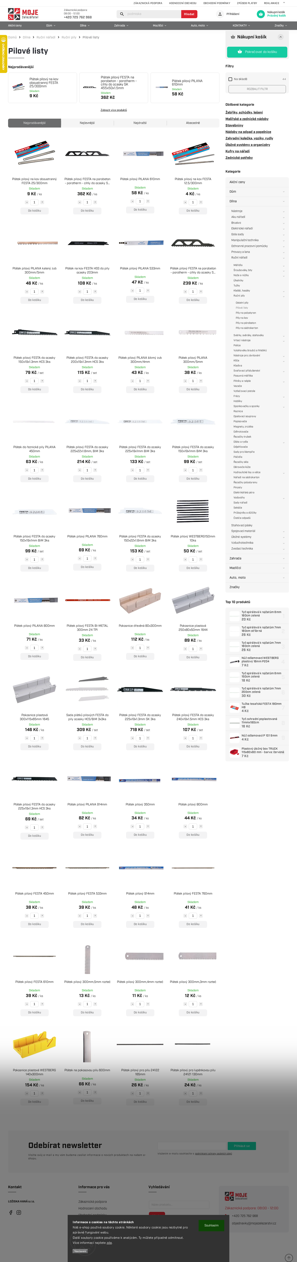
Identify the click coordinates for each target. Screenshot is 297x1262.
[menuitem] (16, 25)
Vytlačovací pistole (244, 391)
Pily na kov (242, 318)
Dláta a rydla (241, 442)
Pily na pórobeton (246, 323)
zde (109, 1243)
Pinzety (238, 487)
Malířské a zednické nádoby (247, 119)
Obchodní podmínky (216, 3)
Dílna (233, 201)
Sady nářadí (240, 502)
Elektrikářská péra (244, 492)
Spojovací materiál (243, 531)
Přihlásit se (242, 1146)
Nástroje (236, 211)
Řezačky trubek (242, 437)
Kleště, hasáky (242, 290)
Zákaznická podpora (148, 3)
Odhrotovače (241, 432)
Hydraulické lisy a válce (247, 472)
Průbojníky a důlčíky (245, 513)
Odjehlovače (241, 447)
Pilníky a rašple (242, 381)
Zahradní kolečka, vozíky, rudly (249, 138)
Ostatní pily (242, 303)
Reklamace (271, 3)
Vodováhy (239, 497)
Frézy (237, 396)
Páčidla (238, 457)
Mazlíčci (235, 568)
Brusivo (236, 223)
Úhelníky (238, 280)
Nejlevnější (87, 123)
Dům (233, 192)
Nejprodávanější (34, 123)
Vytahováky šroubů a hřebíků (250, 350)
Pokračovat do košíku (261, 52)
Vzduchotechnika (242, 543)
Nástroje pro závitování (247, 355)
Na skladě (260, 79)
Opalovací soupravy (245, 416)
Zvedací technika (242, 549)
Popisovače (240, 421)
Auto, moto (238, 578)
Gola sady (237, 234)
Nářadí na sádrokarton (246, 477)
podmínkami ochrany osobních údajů (213, 1153)
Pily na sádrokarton (247, 328)
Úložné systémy (241, 537)
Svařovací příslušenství (247, 370)
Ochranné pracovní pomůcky (249, 246)
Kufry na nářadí (237, 151)
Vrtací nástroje (242, 340)
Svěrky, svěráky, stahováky (249, 335)
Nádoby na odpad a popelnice (248, 132)
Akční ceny (237, 182)
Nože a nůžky (241, 275)
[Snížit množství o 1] (26, 202)
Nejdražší (140, 123)
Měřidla (238, 265)
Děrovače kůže (242, 467)
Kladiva (238, 365)
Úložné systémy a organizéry (247, 145)
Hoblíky (238, 401)
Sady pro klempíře (244, 452)
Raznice (238, 411)
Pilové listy (242, 308)
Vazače (238, 386)
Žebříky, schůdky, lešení (244, 112)
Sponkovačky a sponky (246, 406)
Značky (235, 587)
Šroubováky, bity (243, 270)
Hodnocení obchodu (183, 3)
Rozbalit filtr (257, 89)
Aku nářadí (238, 217)
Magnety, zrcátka (243, 426)
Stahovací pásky (242, 525)
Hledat (189, 14)
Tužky (237, 285)
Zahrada (235, 558)
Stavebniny (234, 125)
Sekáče (238, 508)
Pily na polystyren (246, 313)
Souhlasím (211, 1226)
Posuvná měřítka (243, 376)
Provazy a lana (240, 252)
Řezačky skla (241, 462)
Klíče (236, 360)
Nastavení (80, 1251)
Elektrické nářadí (242, 228)
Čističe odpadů (242, 518)
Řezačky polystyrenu (245, 482)
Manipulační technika (245, 240)
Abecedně (193, 123)
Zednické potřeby (239, 158)
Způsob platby (247, 3)
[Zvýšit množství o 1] (42, 202)
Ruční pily (239, 296)
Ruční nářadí (239, 258)
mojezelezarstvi (10, 1212)
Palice (237, 345)
